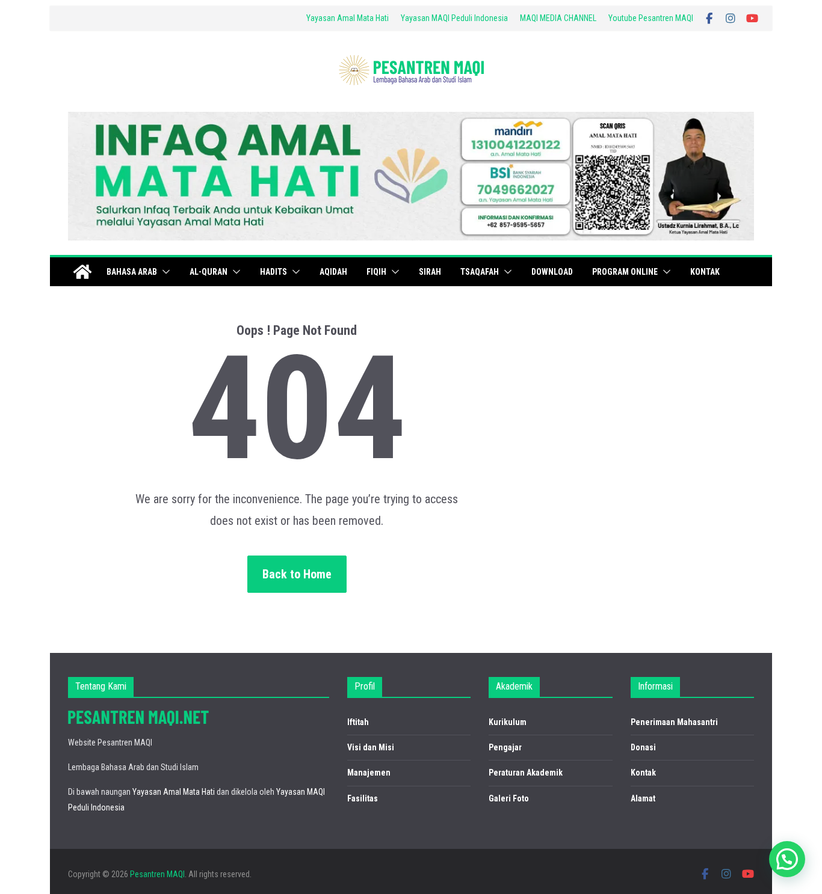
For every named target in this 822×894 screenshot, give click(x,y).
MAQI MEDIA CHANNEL (558, 18)
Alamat (643, 798)
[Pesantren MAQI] (82, 271)
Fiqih (376, 272)
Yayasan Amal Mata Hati (347, 18)
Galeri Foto (509, 798)
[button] (163, 271)
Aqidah (333, 272)
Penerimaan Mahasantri (674, 722)
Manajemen (369, 772)
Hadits (273, 272)
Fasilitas (362, 798)
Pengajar (505, 747)
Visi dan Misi (370, 747)
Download (552, 272)
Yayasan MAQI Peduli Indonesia (454, 18)
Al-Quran (208, 272)
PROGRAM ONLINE (625, 272)
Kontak (705, 272)
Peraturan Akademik (526, 772)
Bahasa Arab (132, 272)
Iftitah (358, 722)
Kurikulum (508, 722)
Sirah (430, 272)
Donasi (643, 747)
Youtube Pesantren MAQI (650, 18)
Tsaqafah (479, 272)
